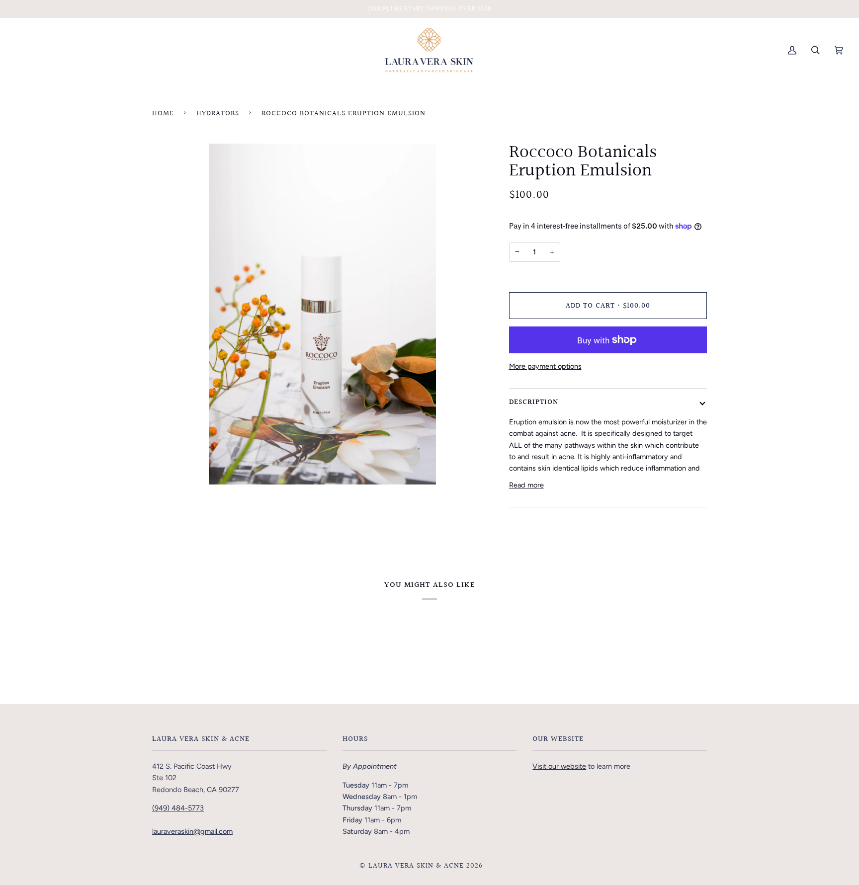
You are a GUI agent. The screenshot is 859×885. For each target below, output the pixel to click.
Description (533, 402)
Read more (526, 485)
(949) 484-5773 (178, 808)
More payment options (545, 366)
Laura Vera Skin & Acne (416, 866)
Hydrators (217, 113)
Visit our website (559, 766)
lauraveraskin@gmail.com (192, 831)
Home (163, 113)
